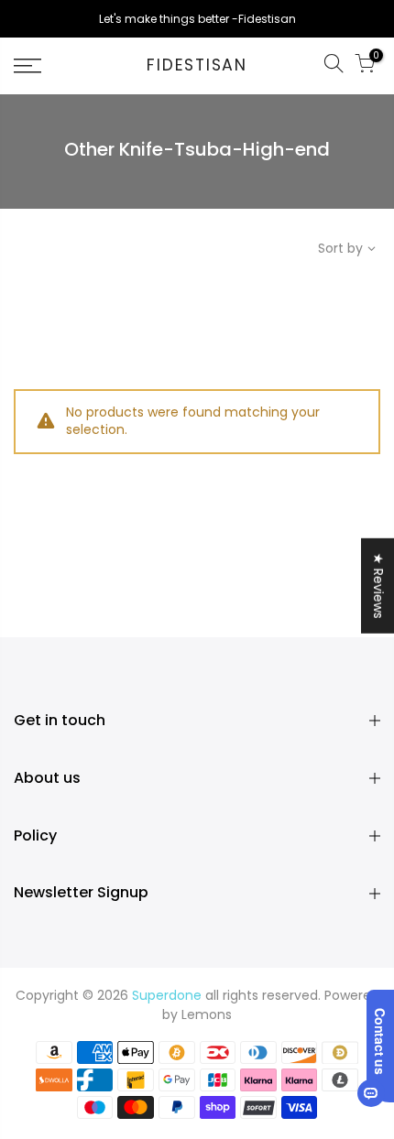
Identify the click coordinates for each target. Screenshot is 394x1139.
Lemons (206, 1014)
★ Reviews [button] (378, 586)
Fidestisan (197, 66)
